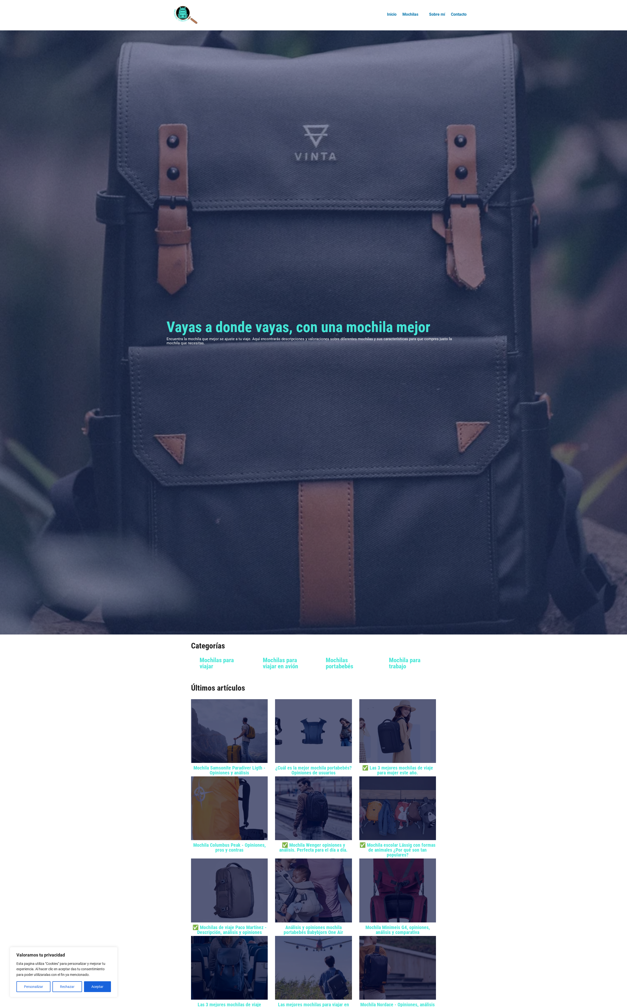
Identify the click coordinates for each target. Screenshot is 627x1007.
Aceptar (97, 987)
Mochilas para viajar (217, 663)
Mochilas (410, 14)
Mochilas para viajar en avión (280, 663)
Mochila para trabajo (405, 663)
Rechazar (67, 987)
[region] (64, 972)
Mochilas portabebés (339, 663)
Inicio (392, 14)
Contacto (459, 14)
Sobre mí (437, 14)
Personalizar (33, 987)
